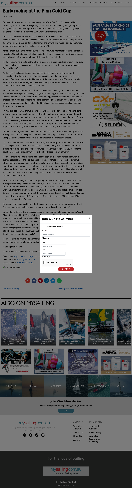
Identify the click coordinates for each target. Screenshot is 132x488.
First (43, 242)
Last (43, 249)
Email (44, 230)
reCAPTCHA (47, 257)
